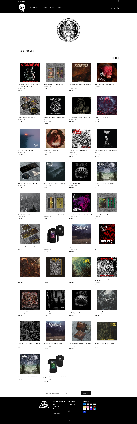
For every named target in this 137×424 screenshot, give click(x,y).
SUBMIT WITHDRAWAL (58, 411)
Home (55, 404)
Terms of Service (57, 409)
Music (45, 7)
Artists (52, 7)
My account (56, 413)
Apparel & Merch (35, 7)
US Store (23, 1)
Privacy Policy (57, 406)
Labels (60, 7)
